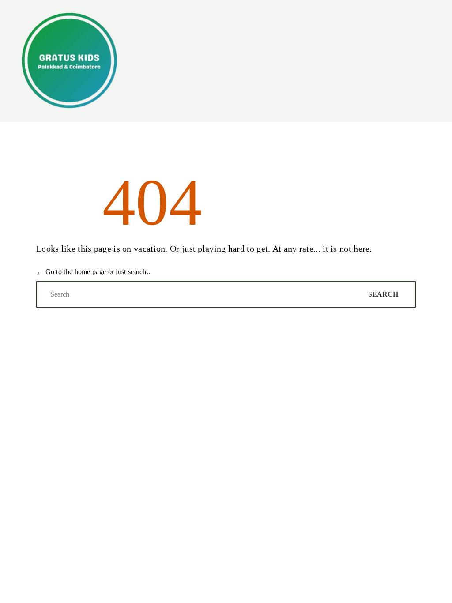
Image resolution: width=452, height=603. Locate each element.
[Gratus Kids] (69, 60)
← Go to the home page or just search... (94, 271)
